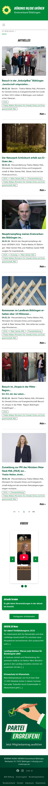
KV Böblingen (8, 31)
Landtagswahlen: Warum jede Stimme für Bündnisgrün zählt (23, 652)
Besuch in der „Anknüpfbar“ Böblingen (23, 80)
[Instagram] (22, 771)
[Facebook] (17, 771)
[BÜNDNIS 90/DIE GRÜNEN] (6, 10)
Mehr (42, 114)
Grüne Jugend (21, 777)
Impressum (29, 783)
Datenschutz (40, 783)
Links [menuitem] (28, 771)
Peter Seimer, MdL (17, 178)
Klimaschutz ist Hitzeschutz (16, 674)
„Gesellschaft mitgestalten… (16, 84)
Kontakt (20, 783)
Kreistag (14, 255)
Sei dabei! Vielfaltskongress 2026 (19, 630)
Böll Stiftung (9, 777)
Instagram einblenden (24, 616)
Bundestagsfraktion (36, 777)
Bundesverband (9, 783)
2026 (5, 102)
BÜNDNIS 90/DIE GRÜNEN (29, 8)
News (4, 34)
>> (33, 511)
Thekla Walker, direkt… (13, 474)
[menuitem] (9, 777)
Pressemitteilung (34, 178)
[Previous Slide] (12, 559)
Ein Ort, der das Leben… (14, 393)
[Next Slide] (35, 559)
